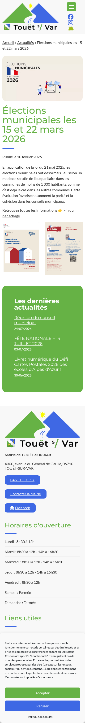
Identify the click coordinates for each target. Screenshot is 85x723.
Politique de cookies (40, 717)
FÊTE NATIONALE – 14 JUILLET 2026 (37, 341)
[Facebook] (71, 17)
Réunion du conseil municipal (34, 320)
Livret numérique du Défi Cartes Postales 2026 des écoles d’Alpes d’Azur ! (41, 364)
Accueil (8, 42)
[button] (71, 6)
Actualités (25, 42)
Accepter (42, 693)
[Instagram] (71, 23)
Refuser (42, 706)
